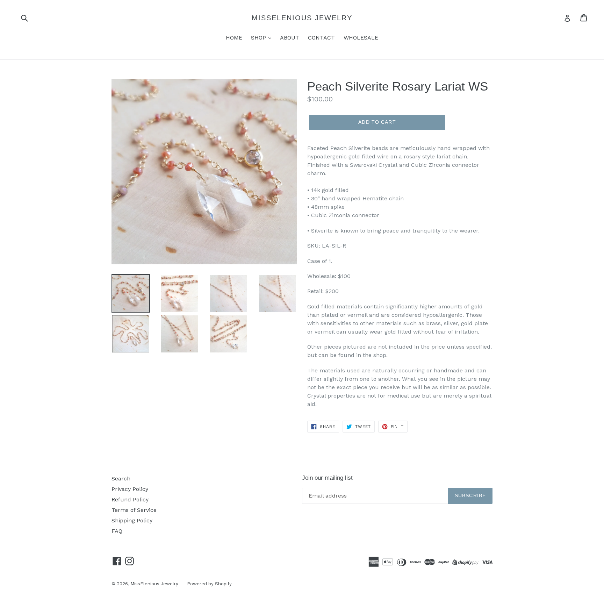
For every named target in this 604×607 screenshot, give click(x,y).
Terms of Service (134, 510)
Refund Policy (130, 499)
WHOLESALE (361, 37)
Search (121, 478)
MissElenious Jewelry (302, 18)
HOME (234, 37)
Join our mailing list (327, 477)
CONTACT (321, 37)
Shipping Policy (132, 520)
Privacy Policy (130, 489)
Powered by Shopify (209, 583)
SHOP (259, 37)
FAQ (117, 531)
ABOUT (289, 37)
